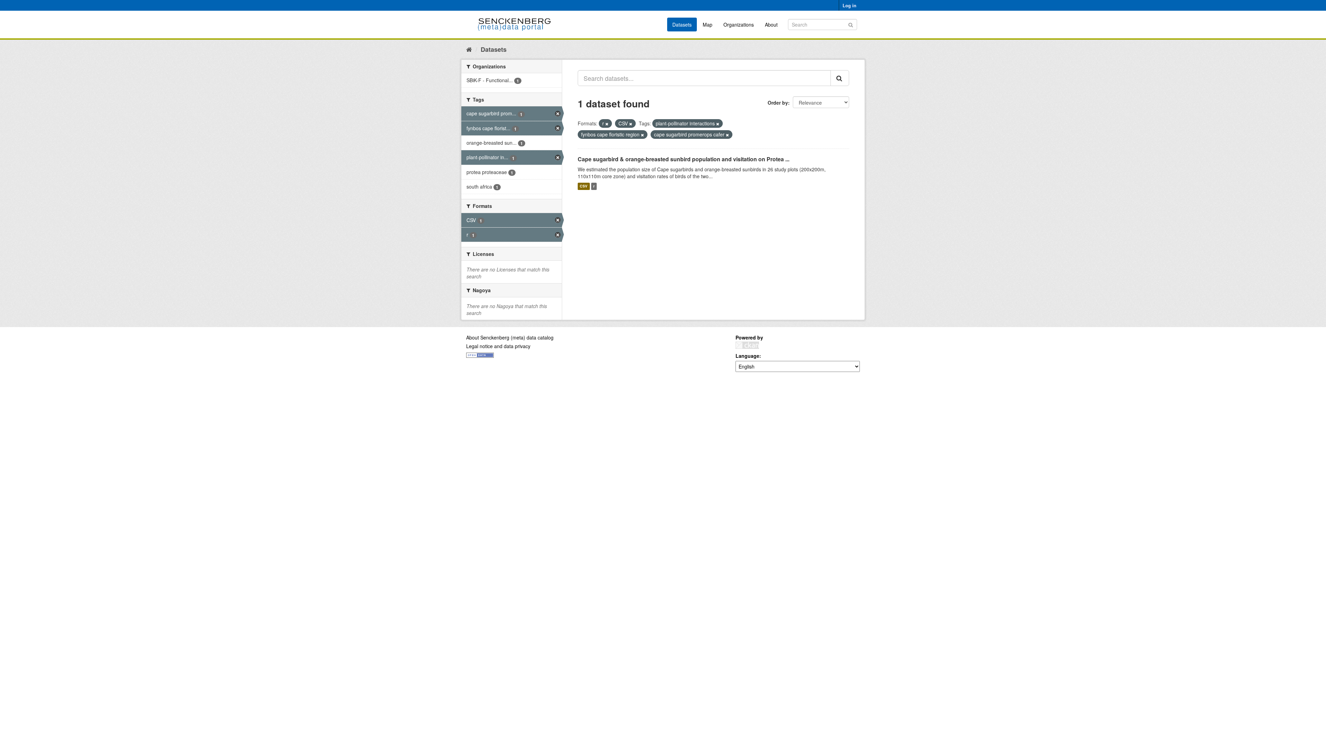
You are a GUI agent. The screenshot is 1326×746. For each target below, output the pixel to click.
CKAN (747, 345)
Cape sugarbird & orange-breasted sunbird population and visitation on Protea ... (683, 159)
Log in (849, 5)
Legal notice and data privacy (498, 346)
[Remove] (606, 123)
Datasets (682, 24)
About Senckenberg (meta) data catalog (510, 337)
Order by (778, 102)
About (771, 24)
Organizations (738, 24)
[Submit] (851, 24)
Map (707, 24)
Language (747, 355)
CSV (583, 186)
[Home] (469, 49)
